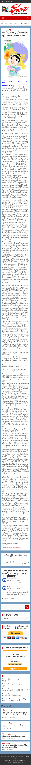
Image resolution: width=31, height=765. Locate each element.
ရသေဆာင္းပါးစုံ (6, 29)
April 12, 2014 (5, 738)
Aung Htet (12, 717)
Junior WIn (5, 723)
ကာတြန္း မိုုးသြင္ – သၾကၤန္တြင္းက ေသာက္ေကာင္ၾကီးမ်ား (15, 556)
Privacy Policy (7, 760)
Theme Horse (22, 760)
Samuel (4, 679)
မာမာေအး (8, 710)
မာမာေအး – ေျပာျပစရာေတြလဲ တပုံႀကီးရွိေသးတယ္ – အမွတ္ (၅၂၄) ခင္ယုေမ (15, 714)
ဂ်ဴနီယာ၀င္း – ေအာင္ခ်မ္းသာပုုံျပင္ (13, 736)
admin (11, 38)
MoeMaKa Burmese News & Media (20, 756)
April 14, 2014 (5, 728)
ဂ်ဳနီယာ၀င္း (4, 734)
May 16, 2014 (5, 717)
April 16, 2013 (5, 749)
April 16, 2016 (5, 38)
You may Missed (8, 706)
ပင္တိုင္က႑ (3, 710)
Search (27, 607)
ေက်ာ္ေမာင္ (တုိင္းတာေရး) (13, 547)
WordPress (21, 762)
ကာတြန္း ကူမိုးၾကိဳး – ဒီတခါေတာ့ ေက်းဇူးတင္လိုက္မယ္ (15, 562)
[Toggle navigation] (3, 18)
